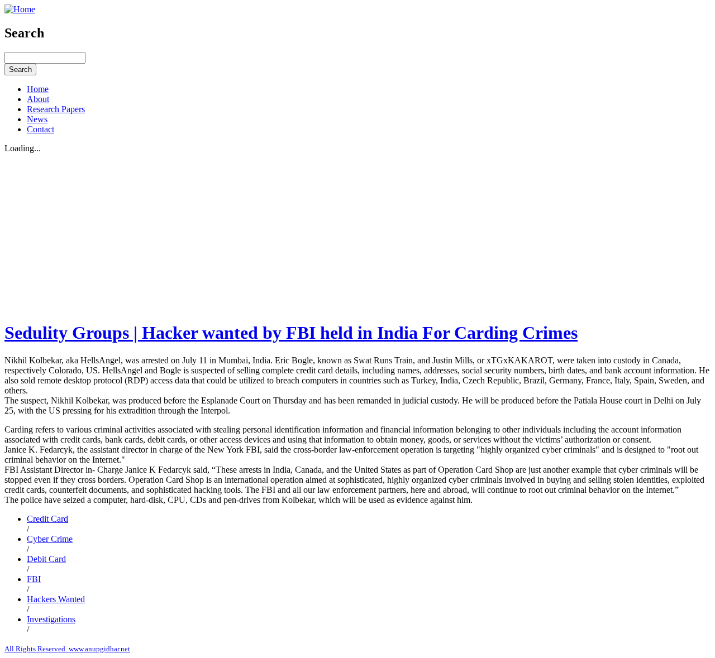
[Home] (19, 9)
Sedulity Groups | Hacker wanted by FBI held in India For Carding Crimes (291, 333)
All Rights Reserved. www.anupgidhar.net (67, 649)
